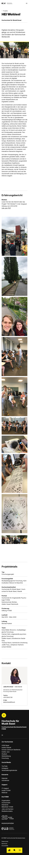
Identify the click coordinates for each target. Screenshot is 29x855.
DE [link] (26, 3)
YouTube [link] (4, 766)
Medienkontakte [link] (7, 811)
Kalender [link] (4, 778)
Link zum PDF (6, 208)
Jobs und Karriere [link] (7, 809)
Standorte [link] (5, 805)
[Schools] (9, 850)
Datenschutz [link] (5, 841)
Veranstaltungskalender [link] (9, 770)
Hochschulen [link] (6, 802)
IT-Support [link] (5, 788)
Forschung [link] (5, 758)
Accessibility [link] (5, 845)
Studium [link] (4, 754)
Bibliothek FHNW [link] (7, 807)
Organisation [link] (6, 800)
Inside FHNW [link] (6, 790)
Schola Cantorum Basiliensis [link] (11, 749)
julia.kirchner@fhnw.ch (9, 702)
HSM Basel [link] (5, 745)
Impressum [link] (4, 843)
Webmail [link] (4, 792)
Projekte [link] (5, 11)
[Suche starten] (14, 850)
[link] (7, 3)
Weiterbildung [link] (6, 756)
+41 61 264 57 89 (7, 697)
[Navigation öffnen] (19, 850)
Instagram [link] (5, 768)
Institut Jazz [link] (6, 752)
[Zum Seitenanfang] (4, 715)
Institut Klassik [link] (6, 747)
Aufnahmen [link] (5, 780)
